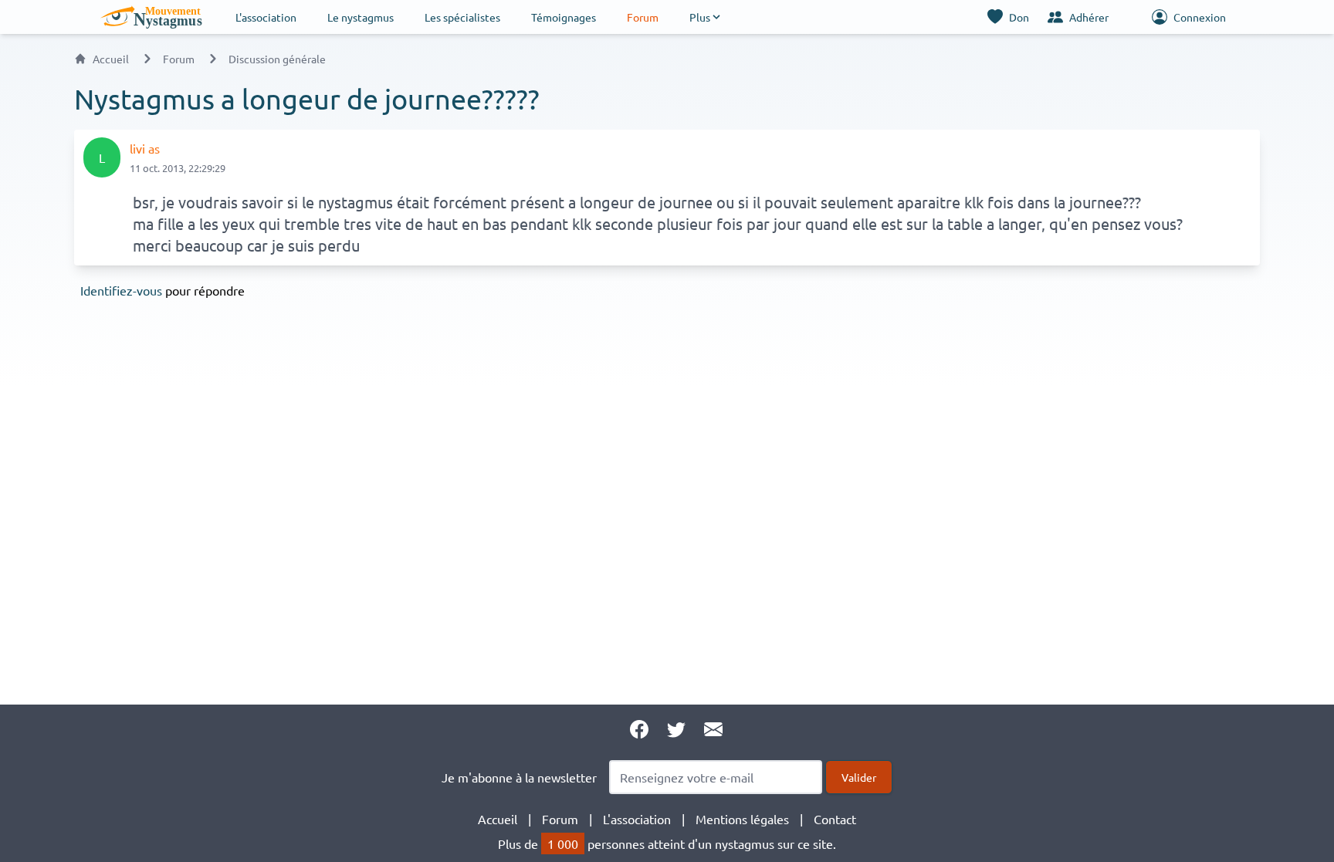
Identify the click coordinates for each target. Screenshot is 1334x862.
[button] (706, 17)
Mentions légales (742, 819)
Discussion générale (277, 59)
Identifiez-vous (121, 290)
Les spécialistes (462, 17)
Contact (835, 819)
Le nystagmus (360, 17)
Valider (858, 777)
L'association (265, 17)
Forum (643, 17)
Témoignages (563, 17)
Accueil (111, 59)
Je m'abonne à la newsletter (519, 777)
